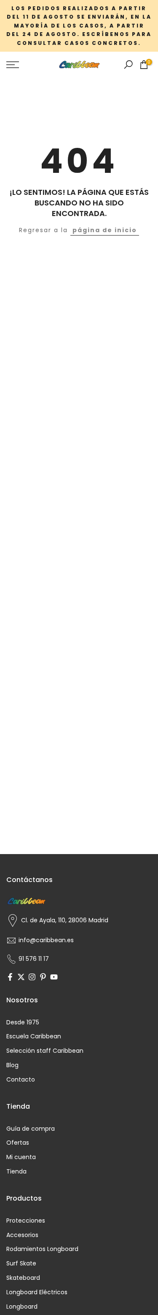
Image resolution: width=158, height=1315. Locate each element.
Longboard (21, 1307)
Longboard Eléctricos (36, 1292)
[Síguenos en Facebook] (10, 978)
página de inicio (104, 230)
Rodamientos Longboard (42, 1249)
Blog (12, 1065)
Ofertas (17, 1143)
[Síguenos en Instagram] (32, 978)
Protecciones (25, 1221)
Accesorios (22, 1235)
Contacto (20, 1080)
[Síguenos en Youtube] (54, 978)
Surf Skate (21, 1264)
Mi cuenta (21, 1157)
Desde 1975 (22, 1022)
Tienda (16, 1172)
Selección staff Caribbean (44, 1051)
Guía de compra (30, 1129)
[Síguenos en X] (21, 978)
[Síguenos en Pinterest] (43, 978)
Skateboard (23, 1278)
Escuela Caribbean (33, 1036)
